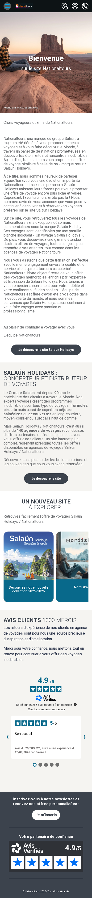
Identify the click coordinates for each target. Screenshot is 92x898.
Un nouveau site (46, 504)
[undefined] (75, 704)
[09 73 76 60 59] (85, 6)
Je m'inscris (46, 815)
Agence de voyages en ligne (21, 107)
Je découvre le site (46, 478)
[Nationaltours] (24, 6)
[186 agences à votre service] (65, 6)
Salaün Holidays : (45, 378)
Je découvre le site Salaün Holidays (46, 350)
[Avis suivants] (84, 737)
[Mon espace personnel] (75, 6)
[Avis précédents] (7, 737)
